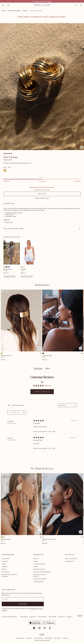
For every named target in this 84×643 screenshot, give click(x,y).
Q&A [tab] (47, 368)
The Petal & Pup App (39, 564)
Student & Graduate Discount (42, 572)
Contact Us (5, 561)
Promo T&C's (61, 616)
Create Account (69, 561)
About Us (36, 558)
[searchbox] (28, 405)
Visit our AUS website (39, 579)
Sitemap (69, 616)
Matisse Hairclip (6, 357)
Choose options (9, 276)
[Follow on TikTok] (50, 628)
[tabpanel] (42, 326)
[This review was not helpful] (53, 431)
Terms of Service (42, 616)
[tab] (42, 285)
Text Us (4, 564)
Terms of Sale (52, 616)
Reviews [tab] (38, 368)
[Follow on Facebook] (34, 628)
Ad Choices (33, 616)
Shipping (4, 566)
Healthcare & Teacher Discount (39, 575)
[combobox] (67, 405)
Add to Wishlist (41, 198)
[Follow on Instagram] (39, 628)
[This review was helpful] (49, 431)
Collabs (35, 566)
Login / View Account (71, 558)
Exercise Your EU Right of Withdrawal (9, 575)
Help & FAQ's (5, 558)
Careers (35, 561)
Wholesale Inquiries (39, 569)
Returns (4, 569)
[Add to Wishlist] (40, 353)
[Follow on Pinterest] (44, 628)
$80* (50, 1)
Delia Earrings (5, 541)
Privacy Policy (24, 616)
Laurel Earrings (47, 357)
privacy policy (33, 608)
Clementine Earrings (48, 541)
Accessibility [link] (5, 572)
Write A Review (42, 391)
